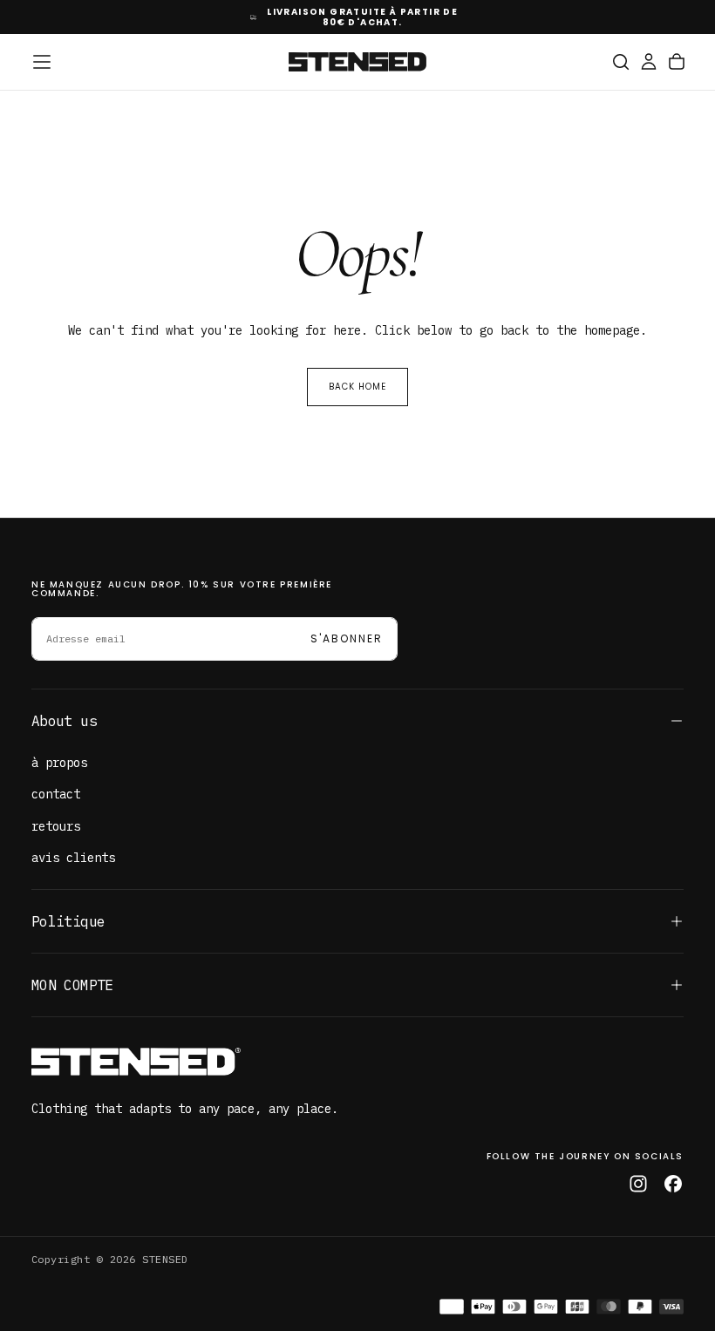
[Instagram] (638, 1183)
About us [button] (64, 721)
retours (55, 826)
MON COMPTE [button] (72, 985)
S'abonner (346, 638)
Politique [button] (68, 921)
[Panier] (676, 62)
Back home (357, 386)
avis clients (73, 858)
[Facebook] (673, 1183)
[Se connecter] (648, 62)
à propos (59, 763)
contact (55, 794)
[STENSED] (136, 1061)
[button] (41, 61)
